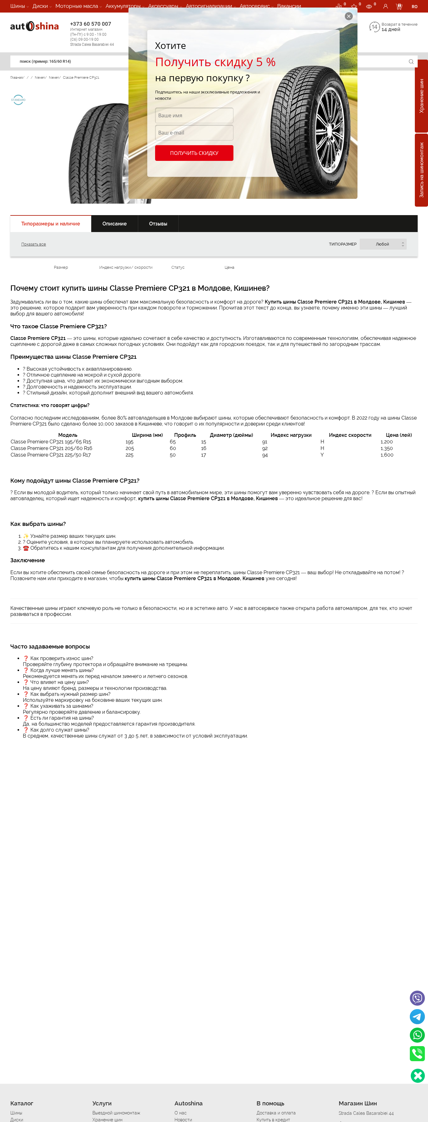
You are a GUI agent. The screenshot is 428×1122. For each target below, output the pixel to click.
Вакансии (289, 6)
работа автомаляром (341, 608)
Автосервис (255, 6)
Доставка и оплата (276, 1112)
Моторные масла (76, 6)
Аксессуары (163, 6)
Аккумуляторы (123, 6)
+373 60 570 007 (92, 34)
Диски (40, 6)
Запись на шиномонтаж (422, 170)
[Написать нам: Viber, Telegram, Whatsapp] (418, 1076)
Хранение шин (422, 96)
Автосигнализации (209, 6)
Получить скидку (194, 153)
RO (415, 6)
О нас (181, 1112)
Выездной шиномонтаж (116, 1112)
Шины (17, 6)
